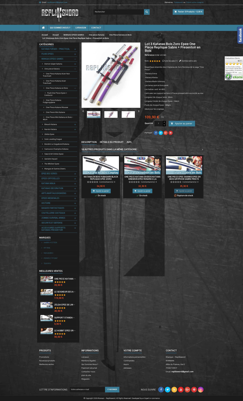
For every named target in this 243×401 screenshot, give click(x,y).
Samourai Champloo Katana (56, 149)
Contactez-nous (88, 372)
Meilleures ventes (46, 364)
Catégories (46, 44)
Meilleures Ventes (51, 271)
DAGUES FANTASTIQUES (52, 208)
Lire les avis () (171, 61)
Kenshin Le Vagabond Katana (56, 144)
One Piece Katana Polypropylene (52, 101)
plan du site (86, 375)
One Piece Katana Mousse (57, 107)
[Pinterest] (170, 133)
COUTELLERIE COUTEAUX (53, 213)
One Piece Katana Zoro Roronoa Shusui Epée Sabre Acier (65, 279)
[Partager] (156, 133)
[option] (234, 68)
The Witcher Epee (51, 164)
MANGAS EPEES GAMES (52, 59)
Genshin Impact (50, 159)
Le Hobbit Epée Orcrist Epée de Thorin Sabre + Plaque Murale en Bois (65, 331)
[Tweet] (161, 133)
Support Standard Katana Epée (65, 318)
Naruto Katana (50, 129)
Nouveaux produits (47, 361)
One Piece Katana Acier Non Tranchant (56, 75)
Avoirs (126, 364)
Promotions (44, 357)
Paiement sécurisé (89, 368)
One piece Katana (52, 69)
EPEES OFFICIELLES (50, 179)
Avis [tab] (129, 142)
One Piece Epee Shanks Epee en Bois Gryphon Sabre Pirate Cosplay (184, 179)
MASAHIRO (48, 253)
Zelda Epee (49, 134)
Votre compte (133, 350)
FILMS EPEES (47, 54)
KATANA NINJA (48, 184)
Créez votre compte (194, 2)
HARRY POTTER (50, 243)
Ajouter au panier (181, 123)
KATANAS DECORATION (52, 188)
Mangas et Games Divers (54, 169)
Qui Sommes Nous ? (60, 28)
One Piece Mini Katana (55, 112)
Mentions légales (88, 361)
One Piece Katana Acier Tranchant (54, 82)
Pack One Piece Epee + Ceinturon (55, 94)
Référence (149, 55)
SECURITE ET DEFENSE (51, 223)
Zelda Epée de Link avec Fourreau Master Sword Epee (65, 305)
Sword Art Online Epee (53, 154)
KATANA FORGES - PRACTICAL (55, 49)
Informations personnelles (134, 357)
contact (96, 28)
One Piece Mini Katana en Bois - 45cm (58, 118)
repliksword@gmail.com (57, 2)
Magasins (85, 379)
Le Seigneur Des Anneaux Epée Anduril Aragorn (65, 292)
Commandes (129, 361)
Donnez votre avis (189, 61)
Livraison (81, 28)
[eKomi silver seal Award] (228, 76)
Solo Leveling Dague (53, 139)
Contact (171, 350)
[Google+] (166, 133)
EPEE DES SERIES (49, 174)
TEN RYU (47, 263)
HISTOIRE (45, 203)
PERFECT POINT (50, 258)
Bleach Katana (50, 124)
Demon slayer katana (53, 64)
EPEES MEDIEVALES (50, 198)
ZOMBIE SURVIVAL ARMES (53, 218)
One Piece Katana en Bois (57, 88)
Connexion (178, 2)
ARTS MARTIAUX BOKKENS (53, 193)
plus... (240, 72)
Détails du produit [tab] (111, 142)
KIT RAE (46, 248)
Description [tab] (89, 142)
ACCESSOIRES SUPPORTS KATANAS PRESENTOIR (53, 229)
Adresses (127, 368)
